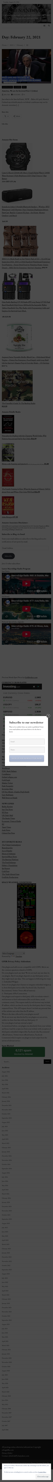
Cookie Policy (42, 1472)
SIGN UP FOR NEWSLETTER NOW (27, 758)
